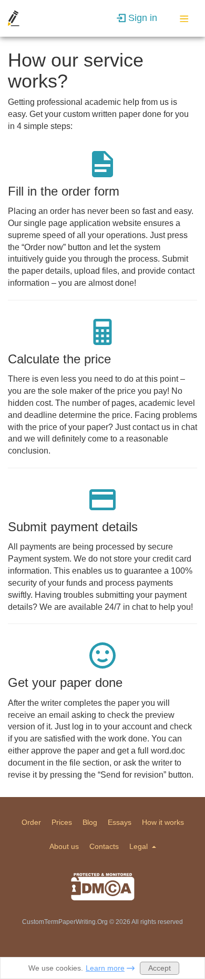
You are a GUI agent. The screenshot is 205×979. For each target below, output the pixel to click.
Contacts (104, 846)
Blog (90, 822)
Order (31, 822)
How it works (163, 822)
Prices (62, 822)
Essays (119, 822)
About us (64, 846)
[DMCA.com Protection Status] (103, 887)
